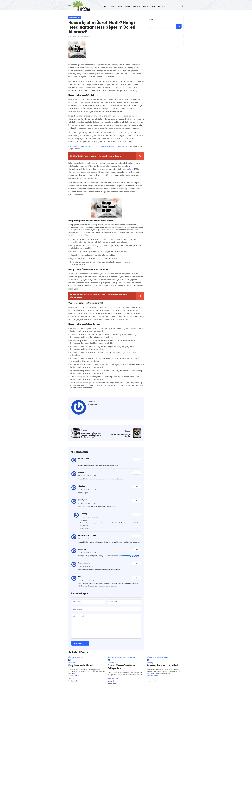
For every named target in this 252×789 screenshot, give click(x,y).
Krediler (135, 6)
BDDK (129, 169)
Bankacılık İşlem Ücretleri (162, 665)
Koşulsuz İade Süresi (80, 665)
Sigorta (145, 6)
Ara (151, 19)
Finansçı (73, 36)
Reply (136, 459)
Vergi (153, 6)
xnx (79, 577)
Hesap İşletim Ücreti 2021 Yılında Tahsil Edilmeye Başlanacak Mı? (97, 146)
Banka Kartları (74, 17)
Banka (104, 6)
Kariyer (127, 6)
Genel (120, 6)
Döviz (113, 6)
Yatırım (160, 6)
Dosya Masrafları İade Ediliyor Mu (121, 667)
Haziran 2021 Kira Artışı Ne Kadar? (120, 435)
